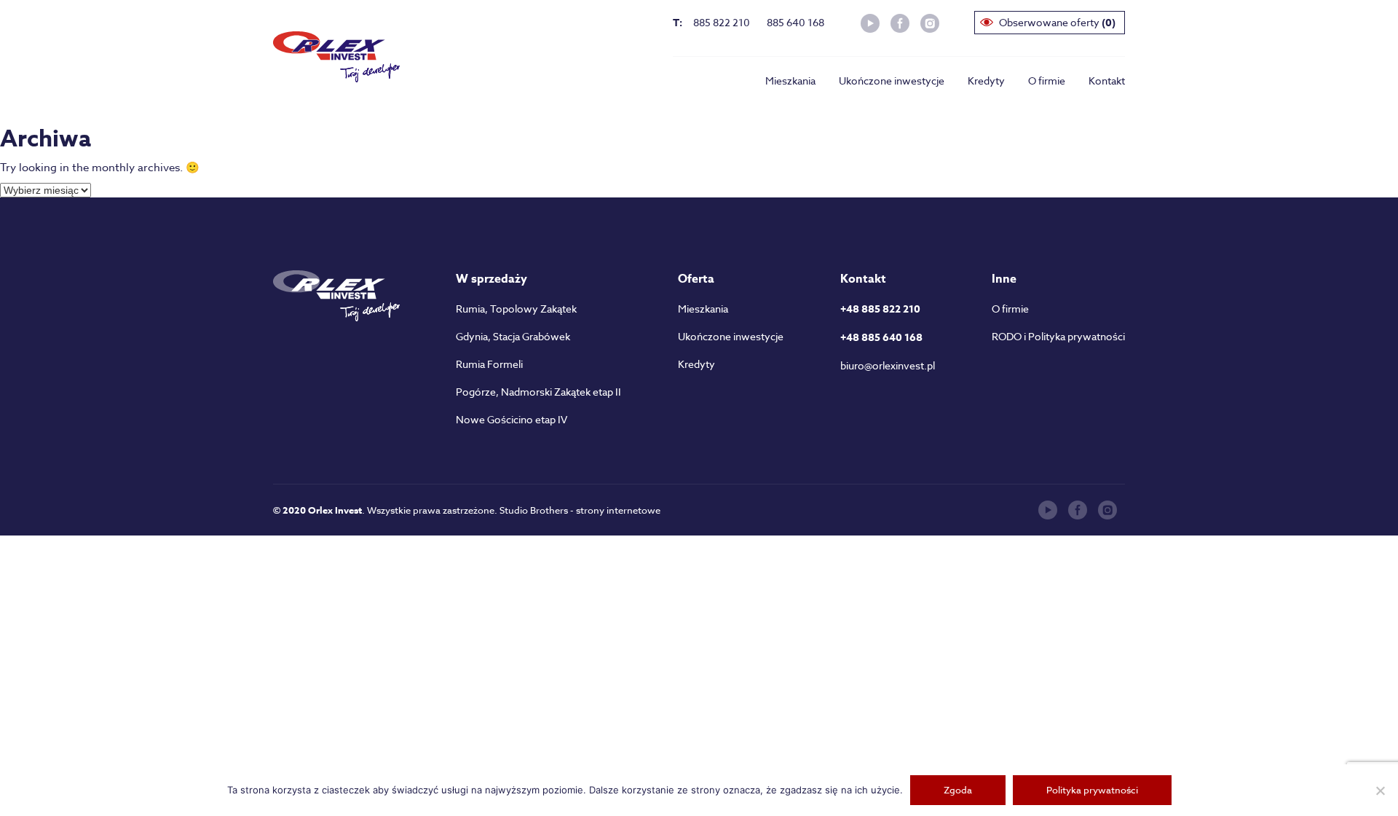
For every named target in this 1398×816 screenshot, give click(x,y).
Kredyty (986, 80)
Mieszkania (790, 80)
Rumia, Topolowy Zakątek (516, 308)
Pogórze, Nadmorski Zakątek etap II (538, 392)
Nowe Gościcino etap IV (511, 419)
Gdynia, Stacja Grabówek (513, 336)
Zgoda (958, 789)
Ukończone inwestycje (891, 80)
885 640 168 (795, 22)
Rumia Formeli (489, 364)
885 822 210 (721, 22)
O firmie (1046, 80)
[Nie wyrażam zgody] (1380, 790)
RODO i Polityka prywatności (1058, 336)
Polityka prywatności (1092, 789)
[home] (336, 56)
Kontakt (1107, 80)
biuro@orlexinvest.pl (887, 365)
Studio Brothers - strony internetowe (579, 510)
